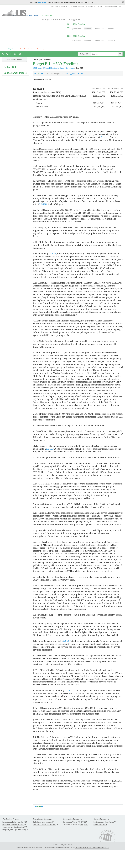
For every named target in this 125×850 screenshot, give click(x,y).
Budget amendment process (42, 822)
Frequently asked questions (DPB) (14, 830)
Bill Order (37, 68)
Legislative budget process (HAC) (13, 822)
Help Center (42, 2)
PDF (73, 74)
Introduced (76, 28)
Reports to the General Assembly (32, 49)
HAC (78, 822)
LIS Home (55, 845)
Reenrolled (99, 28)
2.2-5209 (50, 448)
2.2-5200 (52, 253)
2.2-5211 (105, 137)
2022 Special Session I (15, 59)
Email (81, 74)
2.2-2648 (69, 690)
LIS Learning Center (77, 6)
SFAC (83, 822)
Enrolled (87, 28)
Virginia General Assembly (59, 6)
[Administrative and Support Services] (35, 73)
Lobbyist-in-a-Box (66, 845)
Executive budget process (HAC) (13, 825)
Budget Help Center (100, 825)
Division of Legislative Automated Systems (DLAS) (92, 848)
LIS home (100, 6)
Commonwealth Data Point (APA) (13, 827)
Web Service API (110, 822)
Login (120, 6)
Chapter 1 (111, 40)
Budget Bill (75, 19)
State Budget (47, 15)
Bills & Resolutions (32, 15)
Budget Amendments (53, 19)
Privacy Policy (90, 6)
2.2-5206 (67, 641)
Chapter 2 (111, 28)
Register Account (111, 6)
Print (66, 74)
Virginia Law (12, 49)
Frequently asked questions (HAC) (44, 825)
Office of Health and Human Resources (58, 68)
